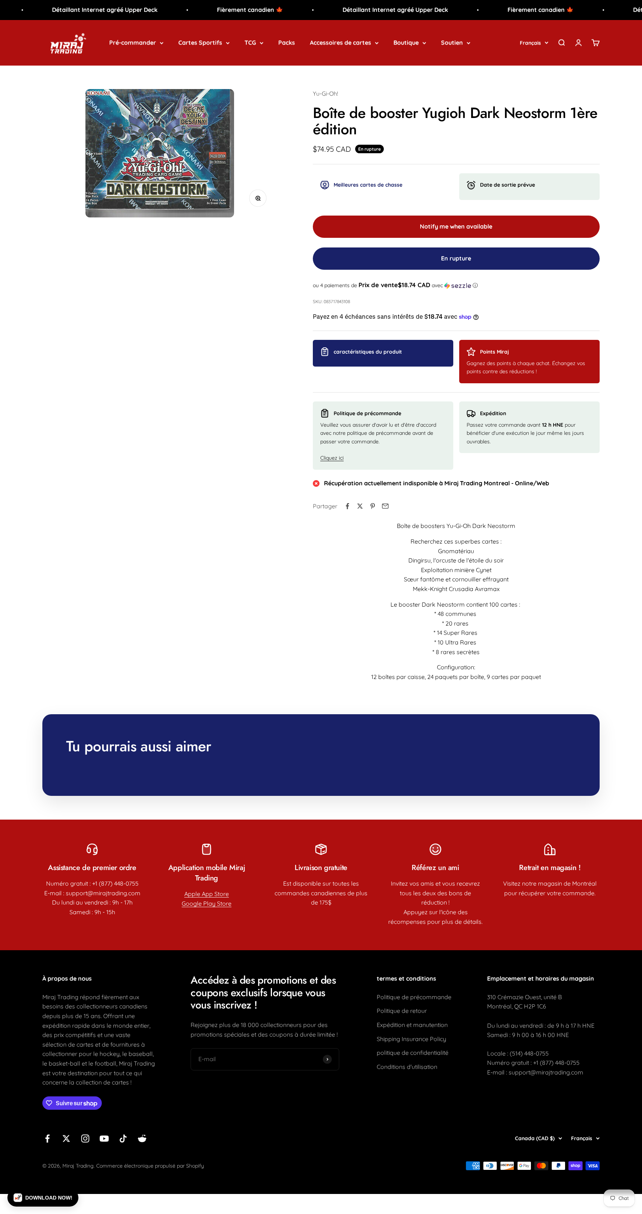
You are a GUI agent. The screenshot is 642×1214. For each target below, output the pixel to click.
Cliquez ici (332, 458)
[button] (456, 285)
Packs (286, 42)
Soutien (452, 42)
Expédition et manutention (412, 1024)
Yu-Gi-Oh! (325, 93)
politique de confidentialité (412, 1052)
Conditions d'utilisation (407, 1066)
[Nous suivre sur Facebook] (47, 1138)
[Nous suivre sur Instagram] (85, 1138)
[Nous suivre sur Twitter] (66, 1138)
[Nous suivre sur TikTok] (123, 1138)
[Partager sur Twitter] (360, 506)
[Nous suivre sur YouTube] (104, 1138)
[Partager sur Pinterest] (372, 506)
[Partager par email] (385, 506)
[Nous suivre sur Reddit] (142, 1138)
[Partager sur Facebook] (347, 506)
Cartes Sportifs (200, 42)
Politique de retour (402, 1010)
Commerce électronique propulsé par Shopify (150, 1165)
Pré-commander (132, 42)
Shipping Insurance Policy (411, 1039)
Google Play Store (206, 903)
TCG (250, 42)
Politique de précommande (414, 997)
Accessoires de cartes (340, 42)
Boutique (406, 42)
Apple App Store (206, 894)
